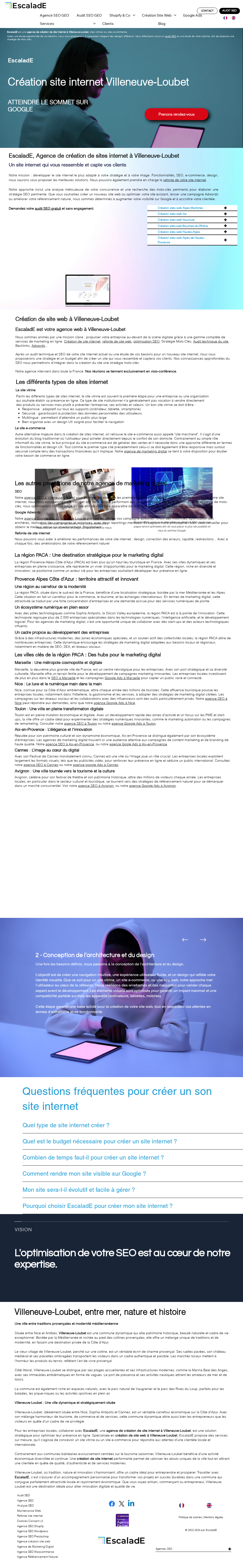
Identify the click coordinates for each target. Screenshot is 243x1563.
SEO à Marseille (63, 678)
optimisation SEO (146, 341)
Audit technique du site (210, 341)
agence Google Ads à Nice (114, 703)
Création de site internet (82, 341)
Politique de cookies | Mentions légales (201, 1517)
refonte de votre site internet (184, 180)
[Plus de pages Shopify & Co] (134, 15)
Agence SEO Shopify (30, 1526)
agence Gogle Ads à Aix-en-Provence (138, 744)
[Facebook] (112, 1504)
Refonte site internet (30, 1515)
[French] (224, 18)
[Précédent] (185, 939)
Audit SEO (23, 1495)
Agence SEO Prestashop (33, 1536)
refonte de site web (116, 341)
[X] (122, 1504)
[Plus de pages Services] (94, 23)
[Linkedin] (131, 1504)
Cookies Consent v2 (30, 1521)
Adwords (38, 345)
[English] (232, 18)
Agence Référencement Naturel (37, 1556)
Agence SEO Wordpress (32, 1531)
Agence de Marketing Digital (35, 1546)
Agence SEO (25, 1500)
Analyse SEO (25, 1505)
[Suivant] (203, 939)
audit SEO (170, 36)
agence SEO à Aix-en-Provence (70, 744)
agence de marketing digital (145, 451)
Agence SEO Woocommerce (35, 1552)
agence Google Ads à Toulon (134, 723)
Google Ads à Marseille (122, 678)
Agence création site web (33, 1541)
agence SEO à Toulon (80, 723)
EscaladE (211, 1530)
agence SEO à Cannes (40, 765)
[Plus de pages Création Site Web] (175, 15)
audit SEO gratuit (48, 208)
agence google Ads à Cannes (95, 765)
